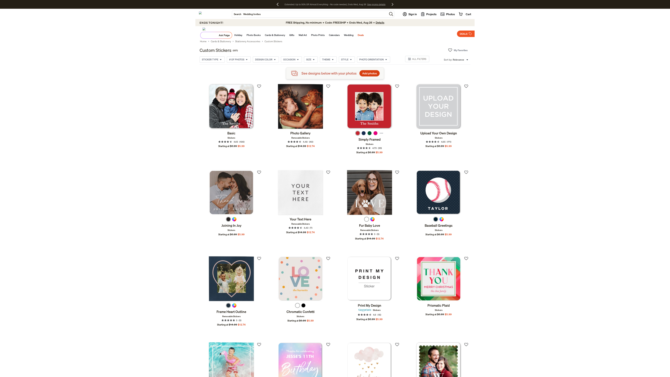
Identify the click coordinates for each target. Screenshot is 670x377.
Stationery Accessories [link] (247, 41)
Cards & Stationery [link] (221, 41)
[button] (391, 14)
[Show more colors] (381, 133)
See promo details (365, 4)
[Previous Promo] (279, 4)
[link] (231, 106)
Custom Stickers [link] (273, 41)
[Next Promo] (392, 4)
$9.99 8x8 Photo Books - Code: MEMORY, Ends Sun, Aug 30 (325, 4)
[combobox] (310, 14)
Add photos (369, 73)
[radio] (357, 133)
